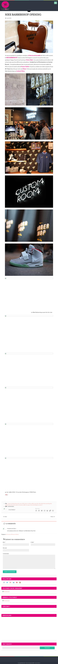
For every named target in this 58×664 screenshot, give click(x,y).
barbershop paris (15, 503)
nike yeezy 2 (16, 505)
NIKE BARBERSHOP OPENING (23, 14)
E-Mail (32, 542)
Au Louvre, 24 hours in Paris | (12, 534)
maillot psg (33, 503)
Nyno (24, 69)
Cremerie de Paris (11, 528)
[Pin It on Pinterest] (6, 494)
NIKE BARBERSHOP (11, 57)
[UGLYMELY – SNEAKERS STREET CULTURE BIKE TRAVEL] (5, 5)
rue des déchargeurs (34, 505)
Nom (4, 542)
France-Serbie (25, 66)
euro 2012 (22, 503)
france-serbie (28, 503)
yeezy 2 (40, 505)
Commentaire (6, 553)
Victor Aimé (29, 60)
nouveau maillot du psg (24, 505)
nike (37, 503)
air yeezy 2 (9, 503)
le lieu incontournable (34, 55)
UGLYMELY (11, 510)
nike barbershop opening (44, 503)
